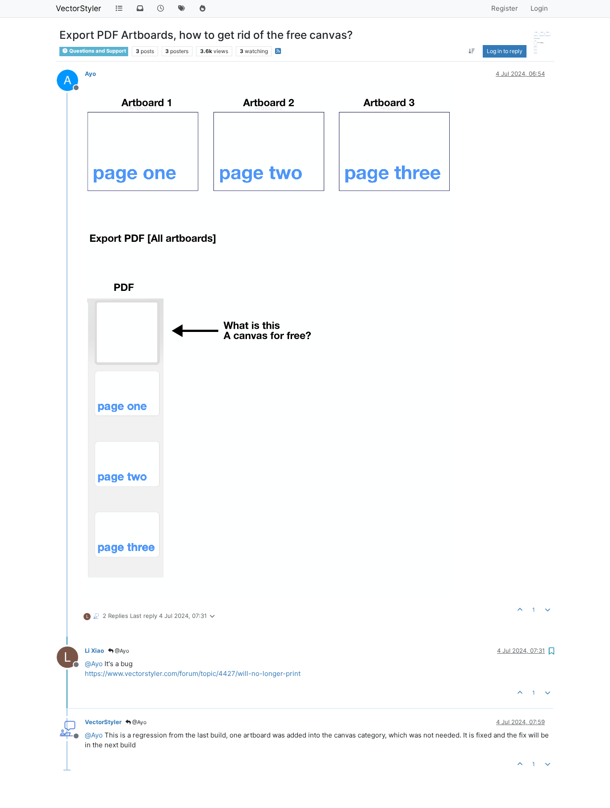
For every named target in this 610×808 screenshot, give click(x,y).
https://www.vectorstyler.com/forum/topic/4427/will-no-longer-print (193, 673)
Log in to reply (504, 51)
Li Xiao (94, 650)
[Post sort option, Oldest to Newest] (471, 51)
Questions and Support (97, 51)
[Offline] (71, 79)
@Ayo (121, 650)
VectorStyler (78, 8)
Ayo (90, 73)
